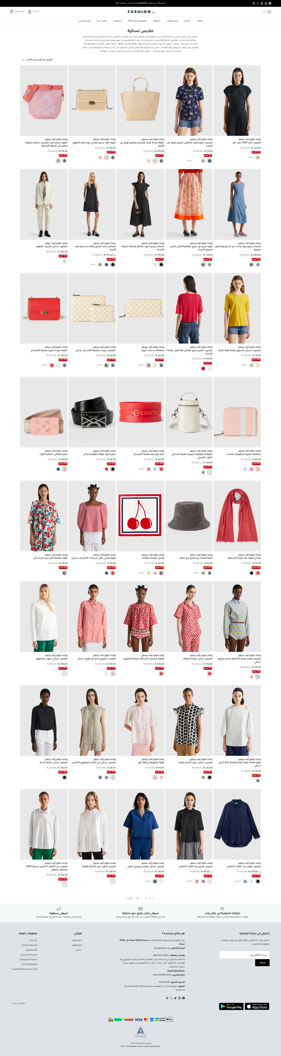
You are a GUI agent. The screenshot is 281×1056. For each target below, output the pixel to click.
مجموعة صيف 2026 (137, 21)
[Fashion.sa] (140, 11)
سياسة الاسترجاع (28, 955)
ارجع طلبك (77, 945)
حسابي (78, 950)
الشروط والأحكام (29, 964)
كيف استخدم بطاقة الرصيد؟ (24, 969)
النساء (187, 21)
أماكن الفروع (31, 950)
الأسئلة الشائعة (29, 945)
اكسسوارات (172, 21)
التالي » (129, 898)
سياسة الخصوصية (28, 960)
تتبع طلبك (77, 940)
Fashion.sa (16, 1004)
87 (138, 898)
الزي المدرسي (84, 21)
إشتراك (262, 963)
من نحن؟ (33, 940)
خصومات (117, 21)
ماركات (200, 21)
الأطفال (156, 21)
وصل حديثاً (102, 21)
